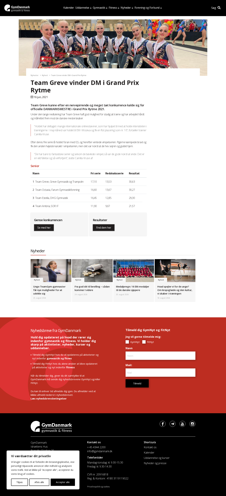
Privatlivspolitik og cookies (98, 486)
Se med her (43, 227)
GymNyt (134, 342)
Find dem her (103, 227)
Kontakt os (150, 447)
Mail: (130, 365)
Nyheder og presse (155, 463)
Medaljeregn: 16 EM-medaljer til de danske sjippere (132, 288)
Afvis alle (39, 482)
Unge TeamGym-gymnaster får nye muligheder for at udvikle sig (49, 290)
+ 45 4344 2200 (96, 447)
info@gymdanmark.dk (99, 451)
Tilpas (19, 482)
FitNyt (150, 342)
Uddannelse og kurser (157, 458)
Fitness (113, 7)
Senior (35, 166)
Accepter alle (63, 482)
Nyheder (126, 7)
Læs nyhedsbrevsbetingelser (49, 398)
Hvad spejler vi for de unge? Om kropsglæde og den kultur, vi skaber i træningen (174, 290)
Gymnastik (99, 7)
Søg (214, 8)
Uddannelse (82, 7)
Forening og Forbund (147, 7)
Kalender (68, 7)
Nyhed (45, 75)
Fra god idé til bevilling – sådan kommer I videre (92, 288)
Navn (130, 348)
